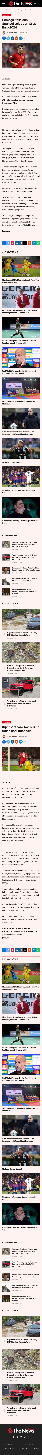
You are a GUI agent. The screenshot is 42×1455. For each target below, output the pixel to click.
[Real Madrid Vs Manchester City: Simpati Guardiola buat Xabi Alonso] (21, 357)
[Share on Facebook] (4, 38)
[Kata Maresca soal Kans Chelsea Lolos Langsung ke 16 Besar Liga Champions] (21, 418)
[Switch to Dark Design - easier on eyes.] (38, 4)
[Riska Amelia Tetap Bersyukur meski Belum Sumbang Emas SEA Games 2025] (21, 297)
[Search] (35, 3)
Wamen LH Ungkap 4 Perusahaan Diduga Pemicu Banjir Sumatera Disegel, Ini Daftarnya (24, 544)
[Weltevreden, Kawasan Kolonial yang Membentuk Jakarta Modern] (6, 581)
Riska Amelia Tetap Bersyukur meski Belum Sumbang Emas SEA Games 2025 (19, 311)
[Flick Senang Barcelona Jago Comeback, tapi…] (21, 476)
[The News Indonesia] (20, 3)
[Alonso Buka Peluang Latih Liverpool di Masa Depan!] (21, 507)
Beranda (4, 10)
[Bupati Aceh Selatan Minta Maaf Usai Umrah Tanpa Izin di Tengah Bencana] (6, 570)
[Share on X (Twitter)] (8, 38)
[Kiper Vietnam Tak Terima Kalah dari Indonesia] (21, 759)
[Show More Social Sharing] (25, 38)
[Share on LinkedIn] (12, 38)
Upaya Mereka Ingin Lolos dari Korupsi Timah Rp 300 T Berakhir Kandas (24, 591)
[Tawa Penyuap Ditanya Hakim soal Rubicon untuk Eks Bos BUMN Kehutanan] (6, 557)
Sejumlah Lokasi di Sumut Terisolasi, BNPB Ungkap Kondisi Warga (22, 634)
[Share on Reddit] (16, 38)
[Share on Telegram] (21, 38)
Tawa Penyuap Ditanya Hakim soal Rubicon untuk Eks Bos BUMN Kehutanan (24, 557)
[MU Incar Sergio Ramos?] (21, 448)
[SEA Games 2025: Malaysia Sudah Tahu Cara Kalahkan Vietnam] (21, 266)
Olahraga (6, 15)
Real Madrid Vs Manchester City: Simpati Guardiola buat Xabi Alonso (19, 372)
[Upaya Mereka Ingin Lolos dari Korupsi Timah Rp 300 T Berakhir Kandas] (6, 591)
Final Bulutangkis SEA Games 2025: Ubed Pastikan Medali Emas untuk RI (19, 342)
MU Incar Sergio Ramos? (12, 462)
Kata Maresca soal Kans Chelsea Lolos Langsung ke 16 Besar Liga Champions (18, 433)
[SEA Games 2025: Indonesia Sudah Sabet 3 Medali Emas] (21, 388)
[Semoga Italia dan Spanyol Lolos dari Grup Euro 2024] (21, 55)
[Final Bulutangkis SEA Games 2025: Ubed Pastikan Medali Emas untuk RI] (21, 327)
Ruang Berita (13, 32)
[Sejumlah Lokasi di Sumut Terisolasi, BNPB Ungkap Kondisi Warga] (21, 619)
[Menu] (3, 3)
